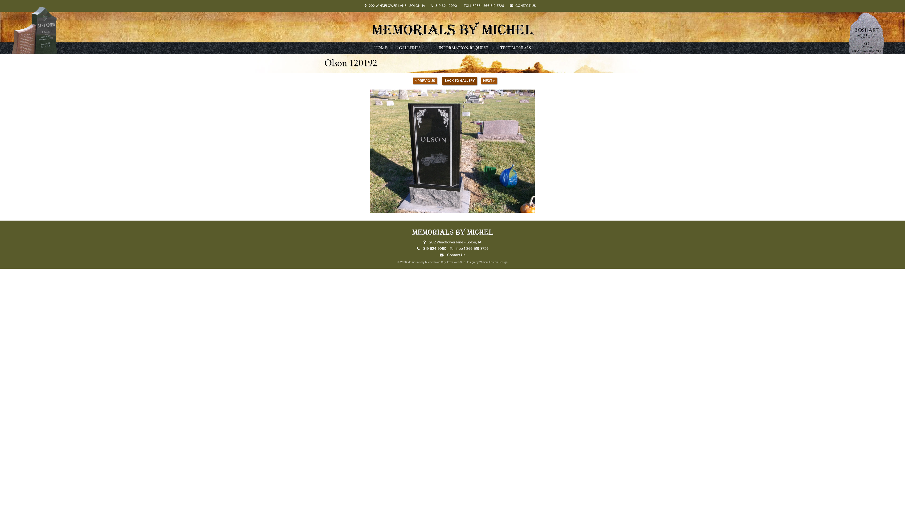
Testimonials (515, 48)
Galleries (410, 48)
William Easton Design (493, 262)
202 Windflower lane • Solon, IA (397, 6)
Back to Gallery (459, 81)
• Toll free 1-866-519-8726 (468, 248)
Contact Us (525, 6)
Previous (426, 81)
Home (380, 48)
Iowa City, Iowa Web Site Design (454, 262)
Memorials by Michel (452, 28)
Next (487, 81)
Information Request (463, 48)
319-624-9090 (448, 6)
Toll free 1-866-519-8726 (484, 6)
